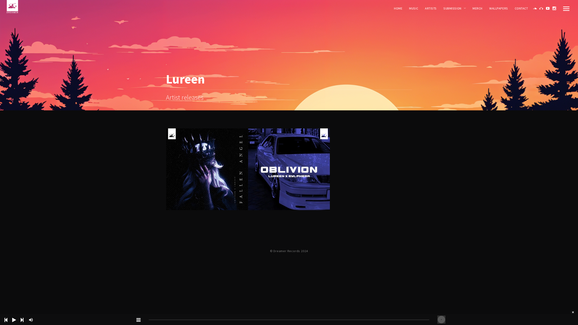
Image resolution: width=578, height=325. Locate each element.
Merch (477, 8)
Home (398, 8)
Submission (452, 8)
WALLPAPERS (498, 8)
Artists (431, 8)
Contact (521, 8)
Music (413, 8)
